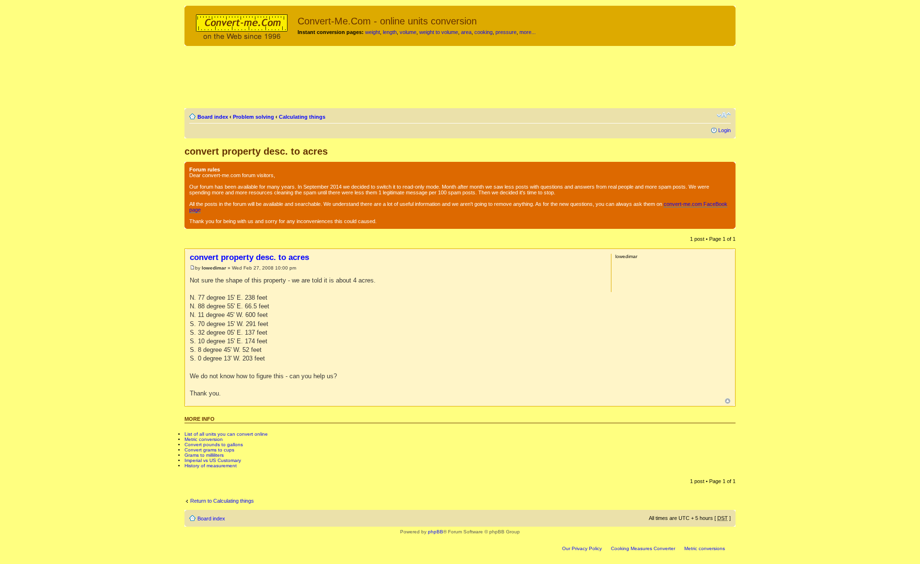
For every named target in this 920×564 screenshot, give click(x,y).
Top (727, 401)
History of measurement (210, 465)
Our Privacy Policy (582, 548)
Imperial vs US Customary (212, 460)
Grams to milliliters (204, 455)
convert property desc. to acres (256, 151)
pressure (506, 32)
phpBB (435, 531)
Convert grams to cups (209, 449)
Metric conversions (704, 548)
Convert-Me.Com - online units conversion (387, 21)
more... (527, 32)
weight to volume (438, 32)
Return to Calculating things (222, 501)
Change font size (724, 115)
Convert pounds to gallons (213, 444)
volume (408, 32)
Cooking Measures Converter (643, 548)
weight (372, 32)
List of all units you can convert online (226, 434)
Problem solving (253, 117)
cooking (483, 32)
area (466, 32)
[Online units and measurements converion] (242, 25)
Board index (212, 117)
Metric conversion (203, 439)
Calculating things (302, 117)
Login (724, 130)
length (390, 32)
